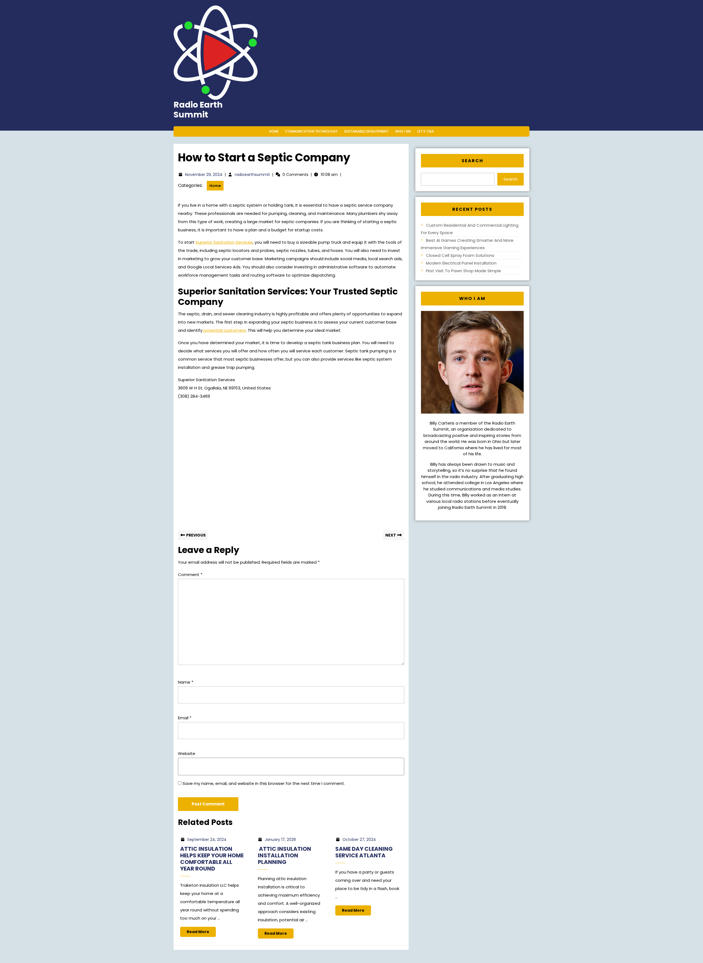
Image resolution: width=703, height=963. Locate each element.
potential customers (224, 330)
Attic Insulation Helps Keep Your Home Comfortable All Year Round (212, 858)
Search (472, 161)
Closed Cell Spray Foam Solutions (460, 255)
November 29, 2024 (203, 174)
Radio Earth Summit (198, 109)
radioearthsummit (252, 174)
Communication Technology (311, 131)
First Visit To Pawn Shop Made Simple (463, 271)
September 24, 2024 (207, 839)
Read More (201, 933)
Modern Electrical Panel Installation (461, 263)
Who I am (403, 131)
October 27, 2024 (359, 839)
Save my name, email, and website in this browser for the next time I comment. (264, 783)
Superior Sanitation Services (224, 242)
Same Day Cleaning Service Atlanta (364, 852)
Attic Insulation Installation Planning (284, 855)
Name (185, 682)
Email (184, 718)
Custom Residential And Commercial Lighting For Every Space (469, 228)
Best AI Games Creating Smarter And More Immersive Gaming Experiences (467, 244)
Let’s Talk (425, 131)
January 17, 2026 (280, 839)
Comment (190, 574)
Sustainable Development (366, 131)
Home (273, 131)
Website (186, 753)
